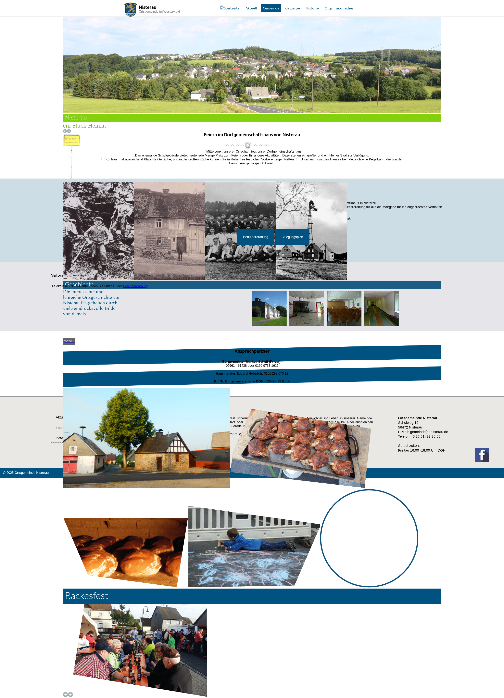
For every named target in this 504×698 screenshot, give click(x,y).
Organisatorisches (339, 8)
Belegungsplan (292, 237)
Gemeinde (271, 8)
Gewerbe (292, 8)
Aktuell (251, 8)
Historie (312, 8)
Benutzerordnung (255, 237)
